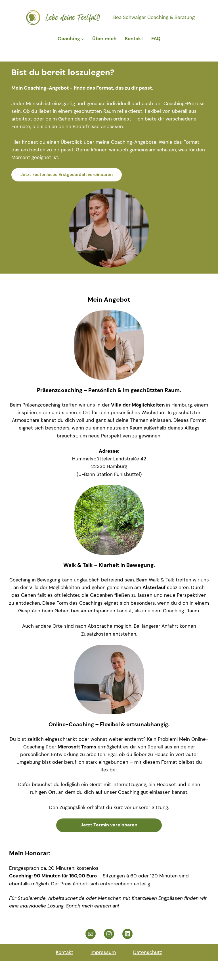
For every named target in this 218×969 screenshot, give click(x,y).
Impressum (103, 952)
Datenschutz (147, 952)
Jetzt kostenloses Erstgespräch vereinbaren (66, 174)
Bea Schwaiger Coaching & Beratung (154, 17)
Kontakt (64, 952)
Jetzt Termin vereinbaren (109, 825)
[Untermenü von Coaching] (82, 38)
